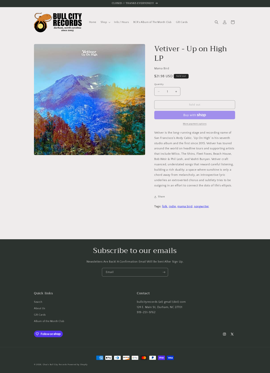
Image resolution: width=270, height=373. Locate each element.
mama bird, (185, 206)
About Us (39, 308)
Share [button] (161, 196)
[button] (105, 22)
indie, (173, 206)
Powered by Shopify (78, 364)
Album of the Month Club (49, 321)
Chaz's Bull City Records (55, 364)
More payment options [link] (195, 124)
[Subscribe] (164, 272)
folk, (165, 206)
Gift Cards (40, 314)
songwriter (201, 206)
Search (38, 302)
